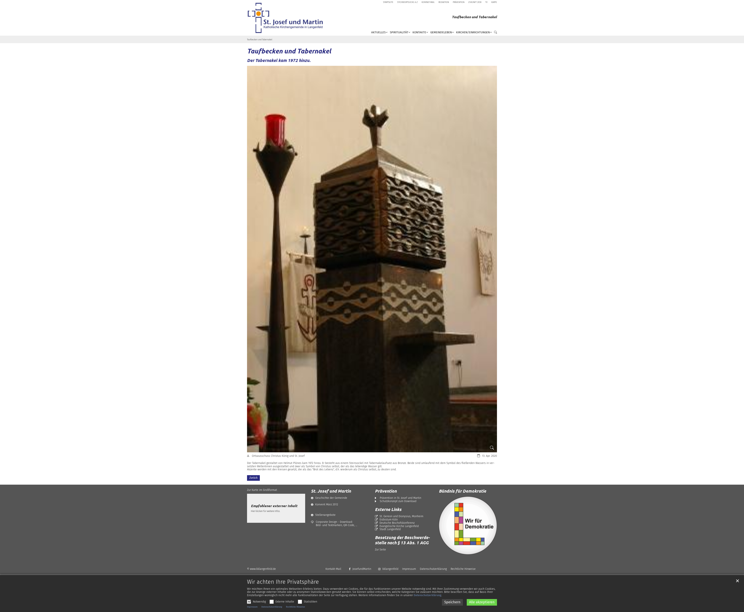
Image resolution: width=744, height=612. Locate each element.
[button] (494, 33)
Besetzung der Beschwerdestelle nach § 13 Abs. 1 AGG (402, 540)
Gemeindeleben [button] (441, 32)
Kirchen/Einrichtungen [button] (473, 32)
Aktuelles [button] (378, 32)
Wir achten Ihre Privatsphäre (283, 582)
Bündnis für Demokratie (462, 491)
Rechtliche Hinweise (295, 607)
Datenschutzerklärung (427, 595)
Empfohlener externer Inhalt (274, 506)
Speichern (452, 602)
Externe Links (388, 509)
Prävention (386, 491)
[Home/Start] (286, 18)
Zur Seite (380, 549)
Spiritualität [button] (399, 32)
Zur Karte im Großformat (262, 490)
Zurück (253, 477)
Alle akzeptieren (482, 602)
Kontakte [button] (419, 32)
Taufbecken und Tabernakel (259, 39)
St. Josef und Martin (331, 491)
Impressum (252, 607)
